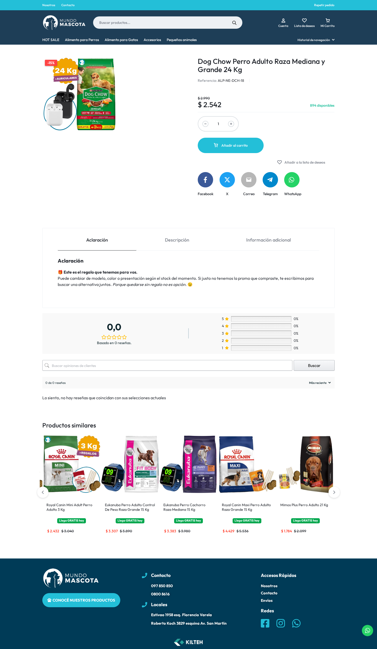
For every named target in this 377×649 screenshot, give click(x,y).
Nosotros (48, 5)
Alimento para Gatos (121, 39)
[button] (334, 492)
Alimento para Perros (82, 39)
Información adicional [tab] (268, 240)
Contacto (68, 5)
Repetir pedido (324, 5)
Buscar (314, 365)
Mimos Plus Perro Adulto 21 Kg (304, 505)
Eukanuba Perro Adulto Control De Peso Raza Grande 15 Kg (130, 507)
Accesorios (152, 39)
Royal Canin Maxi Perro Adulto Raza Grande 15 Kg (246, 507)
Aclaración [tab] (97, 240)
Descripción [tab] (177, 240)
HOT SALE (50, 39)
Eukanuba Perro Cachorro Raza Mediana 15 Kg (184, 507)
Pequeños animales (182, 39)
